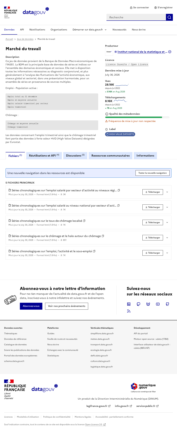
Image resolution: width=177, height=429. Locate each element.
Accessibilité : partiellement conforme (114, 416)
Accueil (9, 39)
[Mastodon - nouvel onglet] (138, 304)
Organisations (59, 29)
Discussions (75, 155)
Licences (8, 416)
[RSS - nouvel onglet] (128, 311)
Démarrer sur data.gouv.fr (88, 29)
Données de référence (15, 339)
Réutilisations (37, 29)
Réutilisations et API (44, 155)
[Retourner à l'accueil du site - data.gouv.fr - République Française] (45, 389)
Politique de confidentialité (56, 416)
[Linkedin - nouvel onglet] (128, 304)
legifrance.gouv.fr (96, 406)
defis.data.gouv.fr (99, 355)
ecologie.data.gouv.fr (101, 350)
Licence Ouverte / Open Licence (127, 64)
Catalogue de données (15, 344)
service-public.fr (145, 406)
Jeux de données (25, 39)
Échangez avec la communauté (62, 350)
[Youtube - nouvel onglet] (157, 304)
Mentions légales (83, 416)
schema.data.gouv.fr (14, 361)
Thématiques (10, 333)
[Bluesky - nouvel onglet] (148, 304)
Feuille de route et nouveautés (62, 339)
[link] (139, 7)
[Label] (106, 129)
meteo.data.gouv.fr (100, 339)
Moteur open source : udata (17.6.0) (151, 339)
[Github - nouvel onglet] (167, 304)
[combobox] (139, 17)
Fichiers (15, 156)
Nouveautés (119, 29)
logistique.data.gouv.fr (102, 366)
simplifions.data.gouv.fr (102, 333)
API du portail (141, 333)
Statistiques (53, 355)
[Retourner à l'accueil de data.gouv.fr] (36, 12)
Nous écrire (139, 29)
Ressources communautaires (110, 155)
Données (9, 29)
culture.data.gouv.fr (100, 361)
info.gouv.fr (122, 406)
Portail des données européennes (20, 355)
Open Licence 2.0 (94, 424)
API (22, 29)
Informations (145, 155)
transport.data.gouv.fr (102, 344)
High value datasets (121, 134)
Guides (50, 333)
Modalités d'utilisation (28, 416)
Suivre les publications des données (21, 350)
